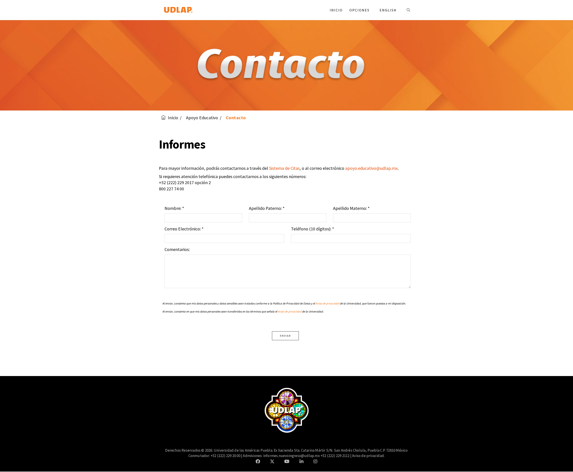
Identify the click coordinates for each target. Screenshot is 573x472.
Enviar (285, 335)
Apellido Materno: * (351, 208)
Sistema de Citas (284, 168)
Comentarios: (177, 249)
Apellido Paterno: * (266, 208)
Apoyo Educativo (202, 117)
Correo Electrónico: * (184, 229)
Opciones (360, 10)
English (388, 10)
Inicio (336, 10)
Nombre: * (174, 208)
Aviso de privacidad (327, 303)
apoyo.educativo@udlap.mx (371, 168)
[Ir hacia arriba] (560, 459)
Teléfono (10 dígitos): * (312, 229)
